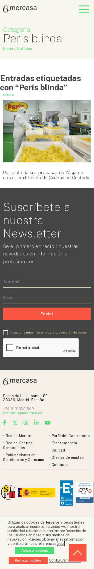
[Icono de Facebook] (5, 423)
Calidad (58, 450)
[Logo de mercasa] (9, 493)
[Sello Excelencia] (66, 493)
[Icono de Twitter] (15, 423)
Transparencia (64, 443)
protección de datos (71, 332)
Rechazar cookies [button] (28, 560)
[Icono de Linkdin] (36, 423)
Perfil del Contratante (71, 436)
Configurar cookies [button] (65, 560)
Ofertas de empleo (68, 457)
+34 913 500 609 (18, 409)
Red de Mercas (19, 436)
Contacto (60, 465)
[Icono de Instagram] (26, 423)
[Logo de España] (37, 493)
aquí (60, 543)
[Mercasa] (20, 11)
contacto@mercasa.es (22, 413)
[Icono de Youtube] (48, 423)
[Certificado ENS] (84, 493)
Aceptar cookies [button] (34, 551)
